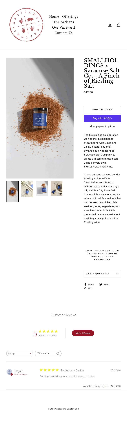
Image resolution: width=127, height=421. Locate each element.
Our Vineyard (63, 27)
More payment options (102, 126)
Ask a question (97, 274)
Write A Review (83, 333)
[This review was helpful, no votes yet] (112, 386)
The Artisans (63, 22)
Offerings (70, 16)
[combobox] (19, 353)
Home (54, 16)
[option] (40, 118)
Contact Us (64, 33)
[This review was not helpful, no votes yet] (117, 386)
